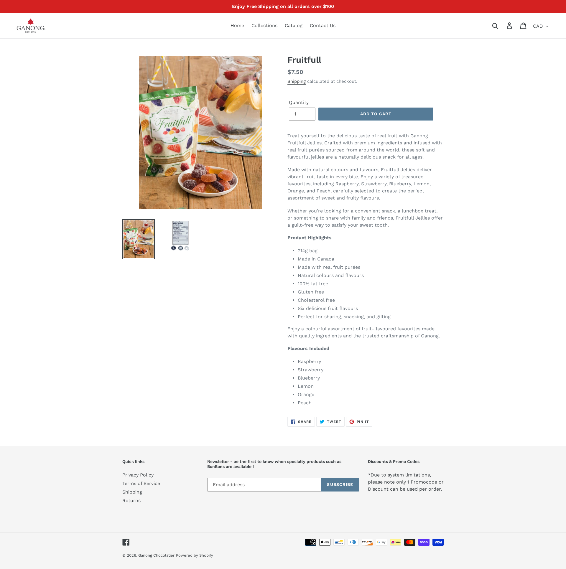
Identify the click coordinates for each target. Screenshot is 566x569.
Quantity (299, 102)
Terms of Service (141, 483)
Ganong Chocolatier (156, 555)
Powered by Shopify (194, 555)
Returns (131, 500)
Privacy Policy (138, 475)
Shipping (296, 81)
